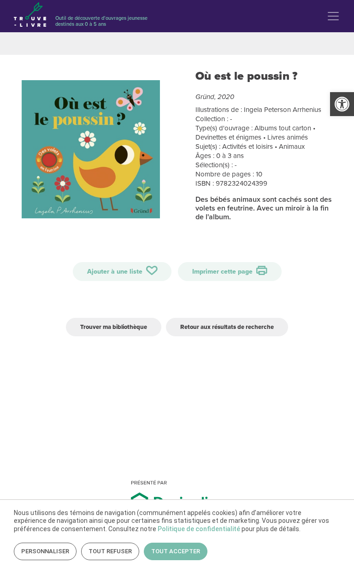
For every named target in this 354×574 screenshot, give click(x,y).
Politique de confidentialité (199, 529)
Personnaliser (45, 551)
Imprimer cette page (223, 271)
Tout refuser (110, 551)
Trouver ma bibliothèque (113, 326)
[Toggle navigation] (333, 16)
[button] (342, 104)
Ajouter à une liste (115, 271)
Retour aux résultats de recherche (227, 326)
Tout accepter (175, 551)
